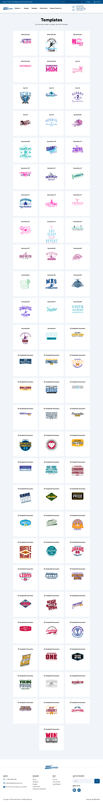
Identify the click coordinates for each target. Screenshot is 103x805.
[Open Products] (20, 8)
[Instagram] (79, 790)
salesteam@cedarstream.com (14, 783)
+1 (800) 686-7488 (11, 779)
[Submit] (82, 2)
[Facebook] (74, 790)
